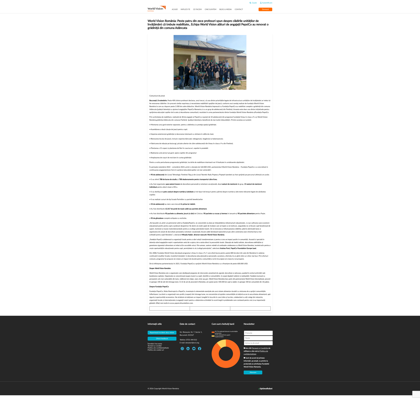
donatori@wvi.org (192, 343)
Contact (239, 9)
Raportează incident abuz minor (162, 332)
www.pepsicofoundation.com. (181, 303)
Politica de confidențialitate (158, 348)
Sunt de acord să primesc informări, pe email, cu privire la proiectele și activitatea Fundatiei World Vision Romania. (256, 362)
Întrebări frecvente (155, 344)
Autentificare (267, 3)
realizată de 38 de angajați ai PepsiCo (186, 117)
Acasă (175, 9)
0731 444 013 (191, 340)
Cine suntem (210, 9)
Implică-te (185, 9)
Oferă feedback (162, 338)
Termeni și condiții (155, 346)
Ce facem (197, 9)
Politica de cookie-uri (156, 350)
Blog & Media (225, 9)
